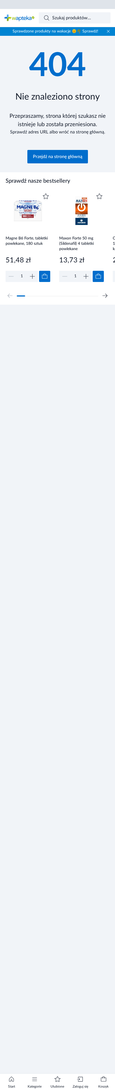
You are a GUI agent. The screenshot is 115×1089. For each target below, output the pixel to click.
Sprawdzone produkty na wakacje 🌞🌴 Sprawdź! (55, 31)
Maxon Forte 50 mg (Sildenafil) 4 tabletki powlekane (76, 243)
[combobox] (75, 17)
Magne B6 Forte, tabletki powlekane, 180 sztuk (27, 241)
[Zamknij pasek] (108, 31)
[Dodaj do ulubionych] (45, 196)
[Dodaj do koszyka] (44, 276)
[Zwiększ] (32, 276)
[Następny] (104, 295)
